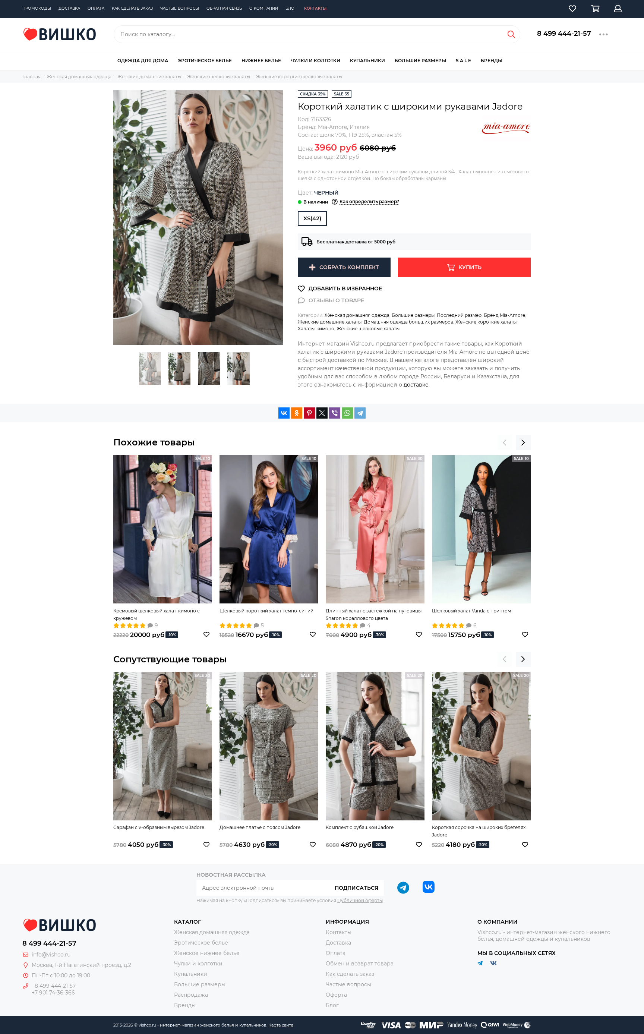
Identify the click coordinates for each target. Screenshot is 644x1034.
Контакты (315, 8)
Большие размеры (420, 60)
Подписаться (356, 888)
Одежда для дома (142, 60)
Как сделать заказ (132, 8)
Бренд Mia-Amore (504, 315)
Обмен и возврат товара (360, 963)
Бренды (491, 60)
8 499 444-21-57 (564, 33)
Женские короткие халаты (486, 322)
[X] (322, 413)
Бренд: (322, 127)
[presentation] (504, 442)
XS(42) (312, 218)
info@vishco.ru (51, 954)
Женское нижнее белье (207, 953)
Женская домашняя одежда (357, 315)
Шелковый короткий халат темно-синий (266, 611)
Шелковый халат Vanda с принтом (471, 611)
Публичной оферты (360, 900)
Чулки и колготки (315, 60)
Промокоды (36, 8)
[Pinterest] (309, 413)
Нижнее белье (261, 60)
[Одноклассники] (296, 413)
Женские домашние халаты (330, 322)
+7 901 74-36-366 (53, 992)
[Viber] (334, 413)
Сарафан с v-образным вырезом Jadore (158, 827)
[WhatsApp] (347, 413)
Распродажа (191, 995)
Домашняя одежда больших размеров (408, 322)
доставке (416, 384)
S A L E (463, 60)
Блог (291, 8)
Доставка (69, 8)
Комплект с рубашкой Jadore (360, 827)
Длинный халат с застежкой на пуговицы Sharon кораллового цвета (374, 614)
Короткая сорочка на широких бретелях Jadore (478, 831)
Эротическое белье (205, 60)
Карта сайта (280, 1025)
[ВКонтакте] (284, 413)
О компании (263, 8)
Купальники (367, 60)
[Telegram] (360, 413)
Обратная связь (224, 8)
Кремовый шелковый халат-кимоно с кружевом (156, 614)
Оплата (96, 8)
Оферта (336, 995)
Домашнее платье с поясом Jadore (260, 827)
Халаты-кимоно (316, 328)
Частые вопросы (179, 8)
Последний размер (459, 315)
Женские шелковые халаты (368, 328)
